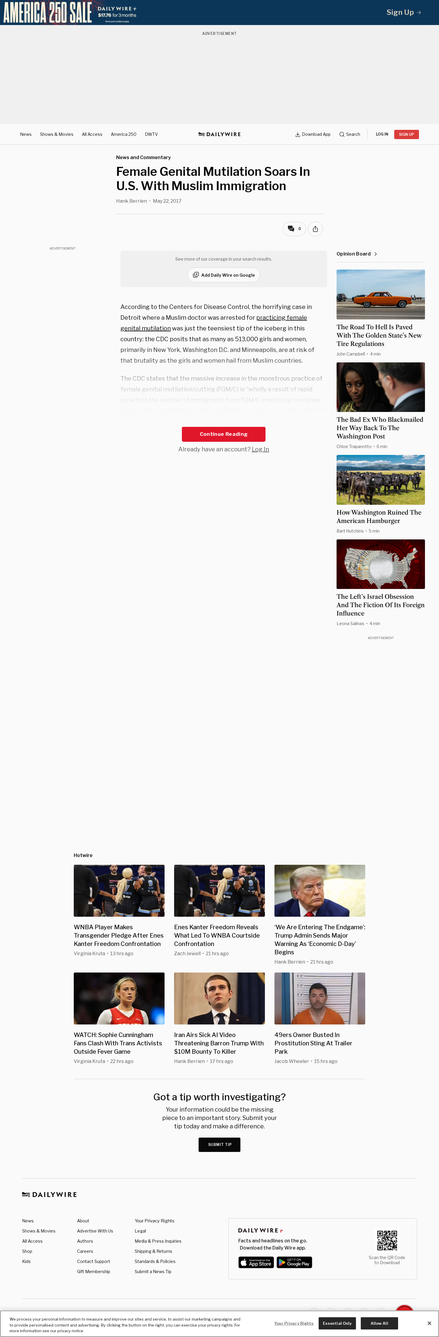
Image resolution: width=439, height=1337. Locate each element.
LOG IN (382, 134)
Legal (140, 1230)
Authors (85, 1241)
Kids (26, 1261)
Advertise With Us (95, 1230)
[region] (219, 1323)
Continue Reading (224, 434)
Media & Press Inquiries (158, 1241)
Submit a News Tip (153, 1271)
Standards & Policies (155, 1261)
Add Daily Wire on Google (228, 275)
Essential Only (337, 1323)
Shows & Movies (56, 134)
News (26, 134)
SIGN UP (406, 134)
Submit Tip (220, 1144)
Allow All (379, 1323)
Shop (27, 1251)
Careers (85, 1251)
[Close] (429, 1323)
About (83, 1220)
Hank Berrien (131, 201)
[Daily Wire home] (219, 134)
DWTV (151, 134)
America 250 (123, 134)
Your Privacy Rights (154, 1221)
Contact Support (93, 1261)
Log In (260, 449)
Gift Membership (93, 1271)
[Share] (315, 228)
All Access (92, 134)
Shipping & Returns (153, 1251)
